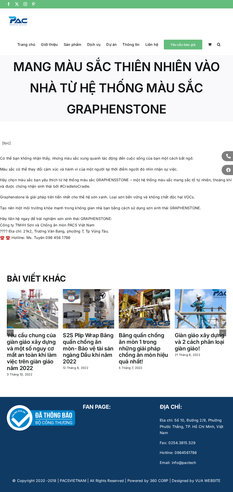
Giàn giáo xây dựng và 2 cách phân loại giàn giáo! (199, 342)
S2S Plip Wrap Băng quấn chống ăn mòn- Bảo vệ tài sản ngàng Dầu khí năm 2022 (88, 348)
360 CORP (159, 480)
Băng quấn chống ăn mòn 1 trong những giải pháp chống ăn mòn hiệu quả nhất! (143, 348)
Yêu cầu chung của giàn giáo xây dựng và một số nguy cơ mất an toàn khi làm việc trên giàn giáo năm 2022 (32, 351)
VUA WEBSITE (208, 480)
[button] (218, 44)
